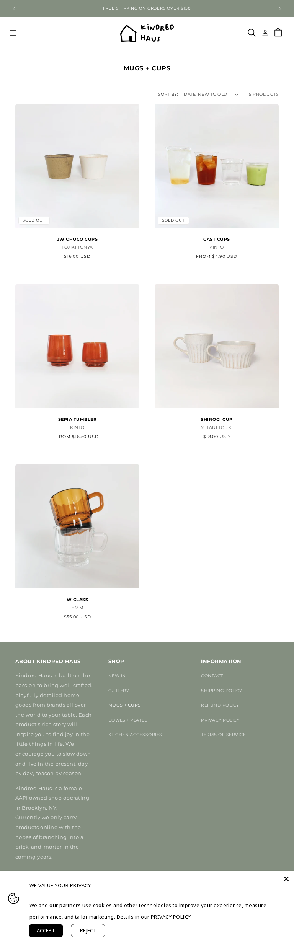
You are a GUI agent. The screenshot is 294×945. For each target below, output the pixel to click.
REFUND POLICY (220, 705)
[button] (13, 32)
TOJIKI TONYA (77, 247)
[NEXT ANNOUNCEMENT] (280, 8)
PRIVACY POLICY (220, 720)
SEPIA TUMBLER (77, 419)
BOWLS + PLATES (128, 720)
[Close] (286, 879)
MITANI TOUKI (217, 427)
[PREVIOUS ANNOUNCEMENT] (13, 8)
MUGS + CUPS (124, 705)
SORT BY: (168, 94)
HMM (77, 607)
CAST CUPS (216, 239)
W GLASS (77, 599)
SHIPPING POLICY (221, 690)
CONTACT (212, 675)
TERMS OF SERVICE (223, 734)
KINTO (216, 247)
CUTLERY (118, 690)
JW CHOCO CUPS (77, 239)
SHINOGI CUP (216, 419)
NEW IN (117, 675)
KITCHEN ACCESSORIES (135, 734)
